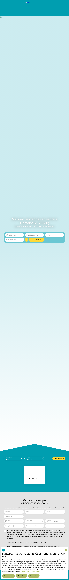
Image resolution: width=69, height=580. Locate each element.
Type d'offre (7, 520)
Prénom (7, 512)
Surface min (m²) (11, 240)
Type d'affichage (8, 457)
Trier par (28, 457)
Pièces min (50, 526)
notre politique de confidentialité (30, 571)
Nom (27, 512)
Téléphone (8, 516)
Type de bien (9, 234)
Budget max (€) (51, 235)
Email (48, 512)
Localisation (28, 234)
